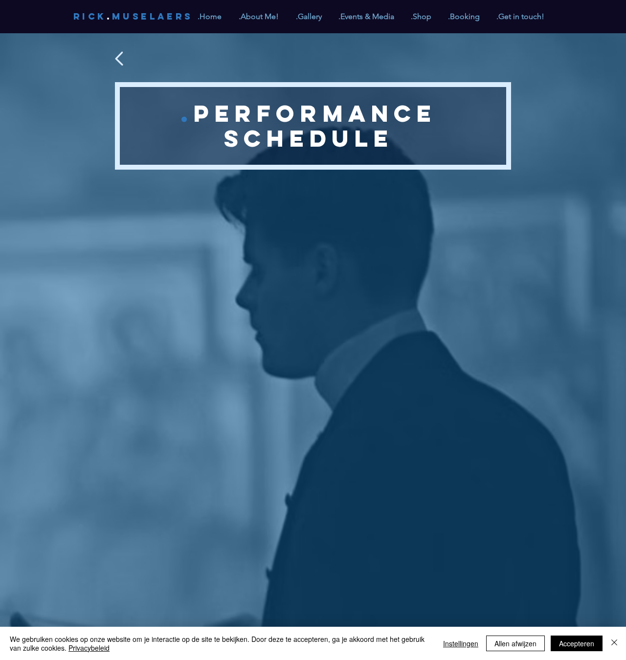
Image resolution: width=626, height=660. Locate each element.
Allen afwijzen (515, 643)
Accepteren (576, 643)
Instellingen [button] (460, 643)
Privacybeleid (89, 648)
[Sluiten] (614, 643)
